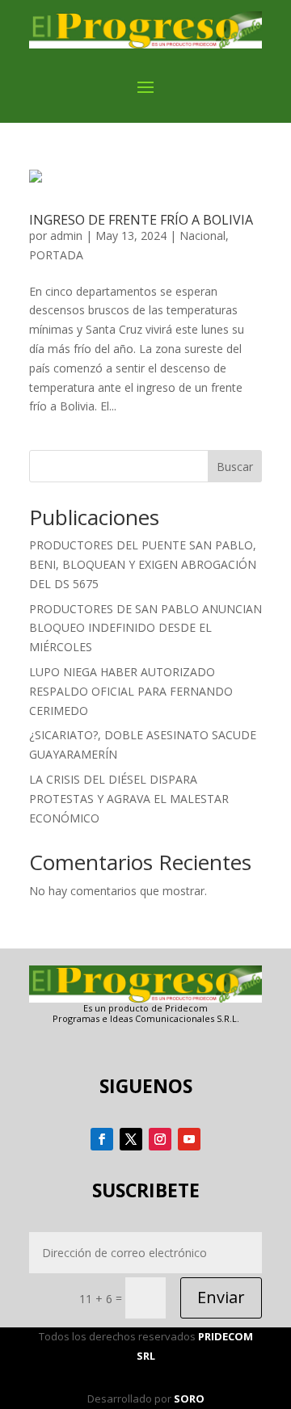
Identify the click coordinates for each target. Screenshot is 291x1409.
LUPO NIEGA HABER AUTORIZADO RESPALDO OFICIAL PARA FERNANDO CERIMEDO (131, 691)
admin (66, 235)
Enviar (221, 1297)
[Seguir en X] (131, 1139)
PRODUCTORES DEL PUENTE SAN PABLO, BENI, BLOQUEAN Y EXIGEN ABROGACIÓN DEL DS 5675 (142, 564)
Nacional (202, 235)
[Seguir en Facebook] (102, 1139)
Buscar (235, 466)
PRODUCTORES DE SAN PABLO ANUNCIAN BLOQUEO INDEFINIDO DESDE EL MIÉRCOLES (145, 628)
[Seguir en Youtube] (189, 1139)
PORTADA (56, 255)
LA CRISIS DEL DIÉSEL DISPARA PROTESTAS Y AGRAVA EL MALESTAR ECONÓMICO (129, 799)
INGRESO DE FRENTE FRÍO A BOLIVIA (141, 220)
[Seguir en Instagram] (160, 1139)
